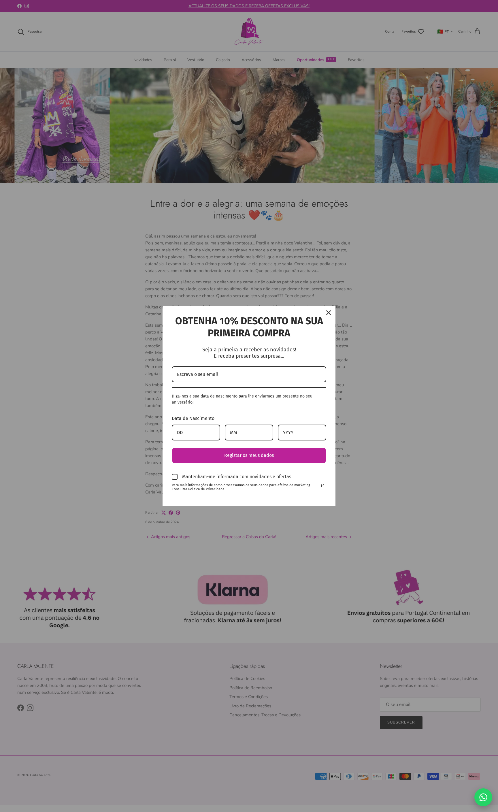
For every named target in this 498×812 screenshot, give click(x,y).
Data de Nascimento (193, 418)
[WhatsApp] (483, 797)
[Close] (328, 313)
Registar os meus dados (249, 455)
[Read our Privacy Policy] (322, 485)
